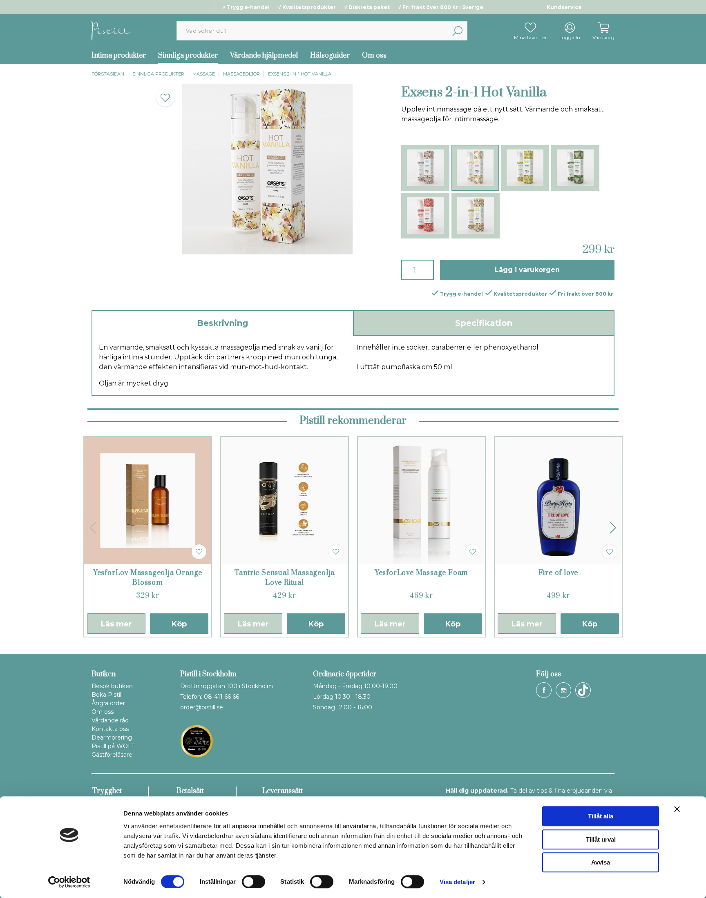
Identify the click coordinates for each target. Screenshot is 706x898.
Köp (179, 623)
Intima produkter (119, 55)
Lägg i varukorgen (527, 270)
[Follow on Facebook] (543, 690)
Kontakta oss (110, 729)
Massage (203, 74)
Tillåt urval (601, 839)
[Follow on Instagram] (563, 690)
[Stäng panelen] (677, 809)
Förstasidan (108, 74)
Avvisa (600, 862)
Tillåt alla (600, 816)
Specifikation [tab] (483, 323)
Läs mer (116, 623)
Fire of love (558, 572)
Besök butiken (112, 686)
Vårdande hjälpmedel (264, 55)
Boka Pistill (107, 694)
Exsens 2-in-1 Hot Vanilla (299, 74)
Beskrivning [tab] (222, 323)
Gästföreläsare (112, 754)
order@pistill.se (201, 707)
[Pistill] (111, 30)
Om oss (374, 55)
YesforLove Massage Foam (421, 572)
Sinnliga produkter (188, 55)
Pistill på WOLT (113, 746)
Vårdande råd (110, 720)
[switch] (253, 881)
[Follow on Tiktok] (583, 690)
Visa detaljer (457, 881)
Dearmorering (112, 737)
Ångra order (108, 703)
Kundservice (564, 7)
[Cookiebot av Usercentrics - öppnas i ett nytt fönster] (69, 882)
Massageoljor (241, 74)
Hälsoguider (330, 55)
